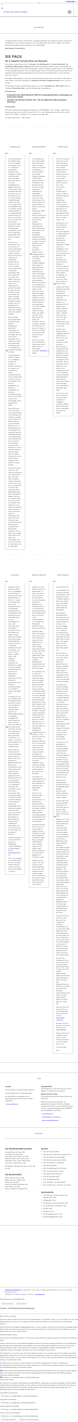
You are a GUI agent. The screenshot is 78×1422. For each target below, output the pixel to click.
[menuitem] (68, 11)
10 (41, 1280)
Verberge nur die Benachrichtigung (29, 1419)
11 (43, 1280)
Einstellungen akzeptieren (9, 1419)
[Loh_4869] (39, 563)
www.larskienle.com (14, 853)
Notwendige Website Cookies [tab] (8, 1335)
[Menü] (68, 11)
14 (48, 1280)
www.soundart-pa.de (12, 1104)
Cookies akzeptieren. (7, 1303)
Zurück (5, 1256)
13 (46, 1280)
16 (51, 1280)
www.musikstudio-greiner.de (50, 1120)
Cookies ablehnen (22, 1303)
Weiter (73, 1256)
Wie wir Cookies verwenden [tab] (8, 1316)
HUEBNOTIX (43, 351)
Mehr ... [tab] (7, 153)
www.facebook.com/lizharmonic (51, 1117)
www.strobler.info (61, 1030)
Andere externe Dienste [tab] (7, 1380)
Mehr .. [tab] (55, 581)
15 (49, 1280)
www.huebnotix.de (47, 1114)
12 (44, 1280)
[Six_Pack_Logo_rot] (15, 11)
